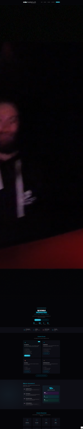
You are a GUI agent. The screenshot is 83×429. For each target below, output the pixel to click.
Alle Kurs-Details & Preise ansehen (41, 375)
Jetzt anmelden (27, 355)
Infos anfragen (27, 371)
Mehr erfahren (46, 371)
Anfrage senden (46, 353)
